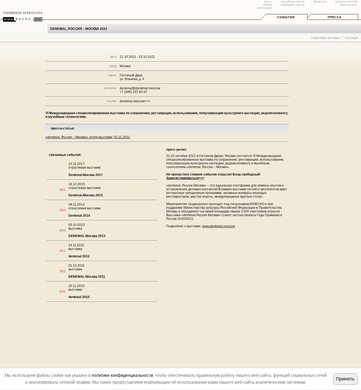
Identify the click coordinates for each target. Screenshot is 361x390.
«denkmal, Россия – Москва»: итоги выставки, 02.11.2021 (87, 137)
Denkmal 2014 (79, 215)
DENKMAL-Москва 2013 (86, 236)
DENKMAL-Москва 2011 (86, 276)
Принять (345, 379)
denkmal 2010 (79, 297)
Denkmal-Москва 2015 (85, 195)
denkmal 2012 (79, 256)
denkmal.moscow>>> (135, 101)
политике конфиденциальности (122, 375)
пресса (268, 1)
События (286, 17)
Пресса (334, 17)
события (267, 4)
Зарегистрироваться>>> (185, 178)
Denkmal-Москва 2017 (85, 175)
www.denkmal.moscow (218, 226)
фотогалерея (264, 8)
